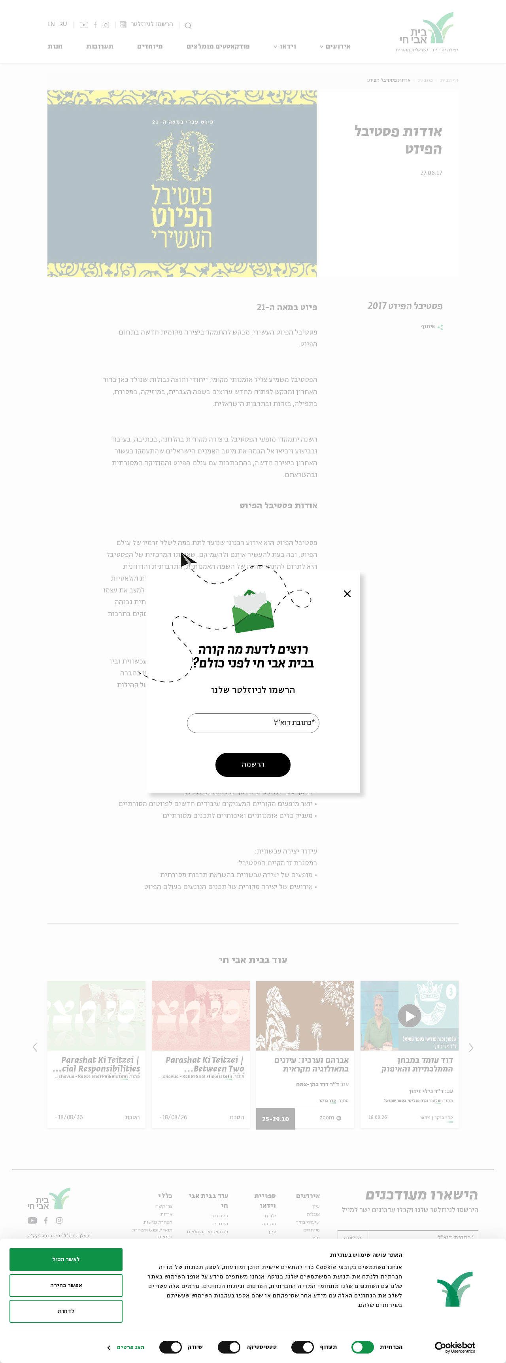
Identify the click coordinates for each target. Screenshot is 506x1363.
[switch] (304, 1347)
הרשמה (253, 764)
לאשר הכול (66, 1259)
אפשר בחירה (66, 1285)
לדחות (66, 1311)
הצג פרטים (130, 1347)
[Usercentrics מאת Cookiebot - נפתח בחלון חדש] (455, 1348)
